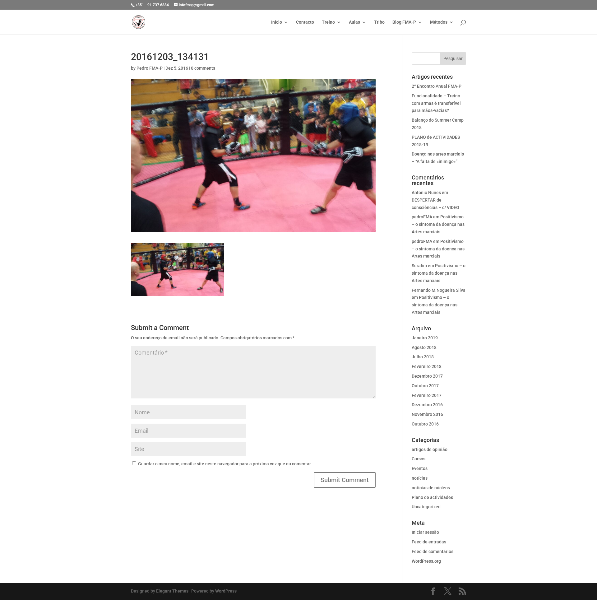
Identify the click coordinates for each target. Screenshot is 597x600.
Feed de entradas (429, 541)
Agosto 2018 (424, 347)
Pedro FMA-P (150, 68)
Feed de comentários (432, 551)
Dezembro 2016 (427, 404)
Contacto (305, 22)
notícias (420, 478)
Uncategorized (426, 506)
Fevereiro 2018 (427, 366)
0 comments (203, 68)
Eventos (420, 468)
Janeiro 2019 (425, 337)
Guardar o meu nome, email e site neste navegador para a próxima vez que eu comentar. (225, 463)
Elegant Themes (172, 590)
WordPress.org (426, 561)
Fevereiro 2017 (427, 395)
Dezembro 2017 (427, 376)
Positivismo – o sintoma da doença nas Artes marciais (438, 224)
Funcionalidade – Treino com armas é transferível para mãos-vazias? (436, 103)
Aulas (354, 22)
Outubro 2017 (425, 385)
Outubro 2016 (425, 423)
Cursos (418, 458)
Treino (328, 22)
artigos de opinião (429, 449)
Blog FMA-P (404, 22)
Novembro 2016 (427, 414)
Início (276, 22)
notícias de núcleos (431, 487)
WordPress (226, 590)
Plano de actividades (432, 497)
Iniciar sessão (425, 532)
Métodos (438, 22)
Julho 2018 (423, 356)
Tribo (379, 22)
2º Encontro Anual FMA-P (436, 86)
